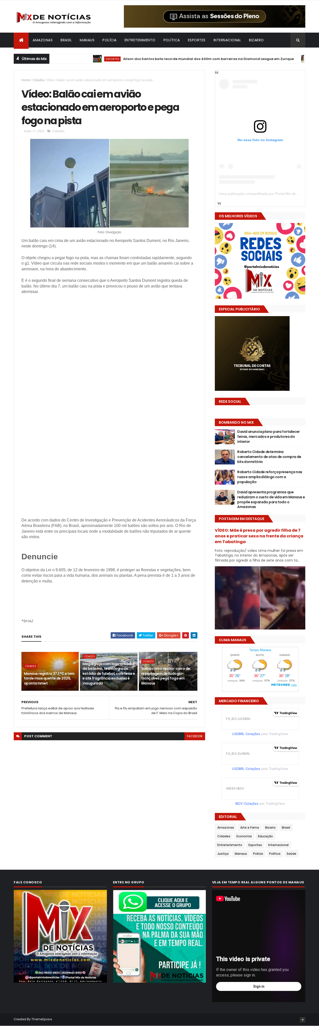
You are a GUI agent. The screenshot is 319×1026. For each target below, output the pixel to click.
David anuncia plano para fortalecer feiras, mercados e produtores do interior (268, 436)
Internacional (227, 40)
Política (171, 40)
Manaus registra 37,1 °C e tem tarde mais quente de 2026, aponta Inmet (49, 678)
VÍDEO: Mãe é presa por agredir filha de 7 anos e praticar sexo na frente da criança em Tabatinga (259, 536)
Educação (265, 836)
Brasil (66, 40)
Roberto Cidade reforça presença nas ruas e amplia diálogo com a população (269, 476)
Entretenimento (140, 40)
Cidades (38, 80)
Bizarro (256, 40)
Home (25, 80)
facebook (195, 736)
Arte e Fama (249, 827)
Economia (293, 59)
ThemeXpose (41, 1019)
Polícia (109, 40)
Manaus (87, 40)
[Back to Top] (302, 1020)
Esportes (197, 40)
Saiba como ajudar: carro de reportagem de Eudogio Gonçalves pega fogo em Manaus (165, 676)
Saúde (291, 854)
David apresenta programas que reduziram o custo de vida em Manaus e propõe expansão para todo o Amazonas (271, 499)
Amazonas (43, 40)
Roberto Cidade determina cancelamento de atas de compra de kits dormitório (269, 456)
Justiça (223, 854)
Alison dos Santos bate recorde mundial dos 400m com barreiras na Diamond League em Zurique (180, 59)
